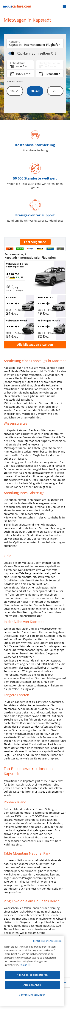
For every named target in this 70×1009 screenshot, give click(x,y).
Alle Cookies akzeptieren (32, 974)
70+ (55, 91)
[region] (32, 971)
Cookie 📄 (25, 965)
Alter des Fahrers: (15, 81)
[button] (64, 6)
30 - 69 (35, 91)
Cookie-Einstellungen (32, 994)
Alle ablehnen (32, 984)
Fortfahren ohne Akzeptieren (47, 940)
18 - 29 (14, 91)
